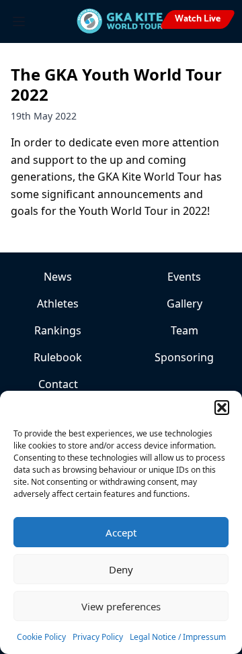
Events (184, 276)
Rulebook (58, 357)
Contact (58, 384)
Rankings (57, 330)
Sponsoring (184, 357)
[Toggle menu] (19, 21)
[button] (222, 407)
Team (184, 330)
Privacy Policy (98, 637)
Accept (121, 532)
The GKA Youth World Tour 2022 (116, 84)
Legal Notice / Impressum (178, 637)
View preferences (121, 606)
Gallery (184, 303)
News (58, 276)
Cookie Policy (41, 637)
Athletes (58, 303)
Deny (121, 569)
